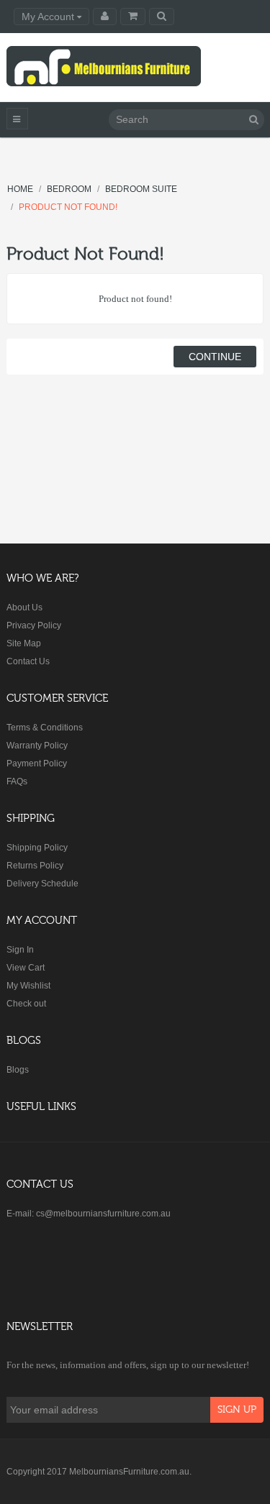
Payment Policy (36, 763)
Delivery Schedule (42, 884)
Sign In (20, 950)
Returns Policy (34, 866)
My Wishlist (28, 986)
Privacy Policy (33, 625)
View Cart (25, 968)
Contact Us (28, 661)
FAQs (16, 781)
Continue (215, 356)
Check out (26, 1004)
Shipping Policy (37, 848)
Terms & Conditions (44, 728)
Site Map (23, 643)
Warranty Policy (37, 745)
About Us (24, 607)
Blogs (17, 1070)
